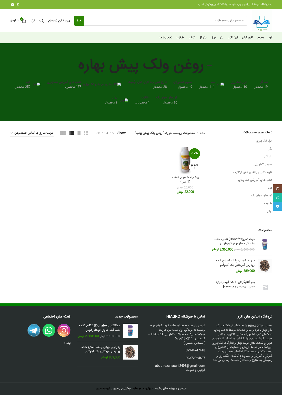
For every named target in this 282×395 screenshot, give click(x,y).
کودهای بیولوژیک (261, 195)
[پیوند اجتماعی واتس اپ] (18, 4)
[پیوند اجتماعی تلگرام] (12, 4)
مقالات (268, 203)
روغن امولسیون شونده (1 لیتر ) (185, 180)
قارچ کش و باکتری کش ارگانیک (252, 172)
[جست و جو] (79, 21)
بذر (270, 148)
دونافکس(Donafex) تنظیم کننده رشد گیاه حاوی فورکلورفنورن (234, 241)
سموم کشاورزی (263, 164)
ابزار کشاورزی (264, 140)
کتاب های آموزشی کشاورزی (255, 180)
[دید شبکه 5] (71, 133)
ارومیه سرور (103, 388)
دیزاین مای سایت (142, 388)
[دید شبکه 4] (79, 133)
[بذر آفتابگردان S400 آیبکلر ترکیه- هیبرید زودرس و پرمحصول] (265, 287)
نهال (269, 211)
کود (270, 188)
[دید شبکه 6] (63, 133)
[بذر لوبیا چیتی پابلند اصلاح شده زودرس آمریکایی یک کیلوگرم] (265, 266)
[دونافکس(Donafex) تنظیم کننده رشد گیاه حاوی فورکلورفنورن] (265, 244)
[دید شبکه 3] (86, 133)
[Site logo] (262, 20)
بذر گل (268, 156)
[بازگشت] (209, 65)
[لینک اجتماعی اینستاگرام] (277, 188)
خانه (202, 133)
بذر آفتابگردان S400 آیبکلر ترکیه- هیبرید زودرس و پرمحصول (235, 284)
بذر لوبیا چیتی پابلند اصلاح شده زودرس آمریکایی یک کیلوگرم (235, 263)
